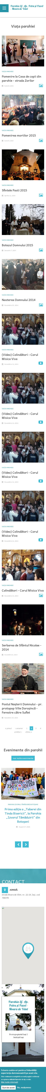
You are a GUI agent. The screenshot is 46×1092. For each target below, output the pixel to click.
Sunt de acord (8, 1087)
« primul (8, 728)
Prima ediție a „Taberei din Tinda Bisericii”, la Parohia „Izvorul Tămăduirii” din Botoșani (23, 815)
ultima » (28, 731)
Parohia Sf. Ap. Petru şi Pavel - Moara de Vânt (26, 7)
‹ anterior (19, 728)
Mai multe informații (9, 1082)
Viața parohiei (7, 71)
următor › (18, 731)
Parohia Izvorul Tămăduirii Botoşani (23, 804)
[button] (28, 950)
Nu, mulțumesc (24, 1088)
